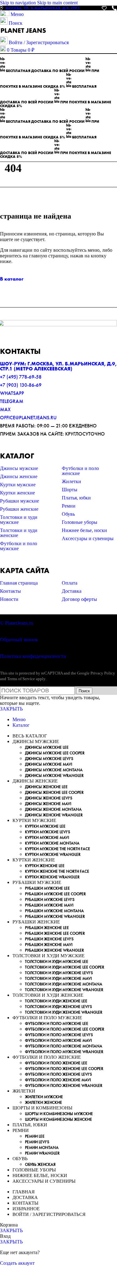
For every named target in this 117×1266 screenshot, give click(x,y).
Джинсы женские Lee (46, 786)
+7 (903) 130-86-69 (20, 385)
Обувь (68, 514)
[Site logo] (23, 33)
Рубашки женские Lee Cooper (55, 933)
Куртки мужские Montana (52, 843)
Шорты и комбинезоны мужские (59, 1113)
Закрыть (11, 708)
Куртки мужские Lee (45, 826)
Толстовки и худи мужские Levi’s (59, 972)
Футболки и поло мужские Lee (56, 1023)
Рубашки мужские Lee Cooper (55, 894)
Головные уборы (79, 522)
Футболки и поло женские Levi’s (58, 1074)
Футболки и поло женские (80, 471)
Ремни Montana (42, 1147)
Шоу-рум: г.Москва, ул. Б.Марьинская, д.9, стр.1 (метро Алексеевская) (58, 366)
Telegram (11, 401)
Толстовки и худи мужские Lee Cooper (64, 967)
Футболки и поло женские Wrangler (63, 1085)
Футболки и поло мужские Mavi (58, 1040)
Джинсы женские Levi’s (48, 798)
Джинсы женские (18, 476)
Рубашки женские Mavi (48, 944)
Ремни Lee (35, 1136)
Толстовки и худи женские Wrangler (63, 1012)
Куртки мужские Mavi (47, 837)
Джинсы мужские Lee (47, 747)
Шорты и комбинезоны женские (58, 1119)
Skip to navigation (18, 2)
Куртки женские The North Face (57, 871)
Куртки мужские (18, 484)
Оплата (69, 583)
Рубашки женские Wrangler (54, 950)
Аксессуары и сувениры (88, 538)
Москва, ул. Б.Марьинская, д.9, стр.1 (42, 8)
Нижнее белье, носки (84, 530)
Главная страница (19, 583)
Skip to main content (57, 2)
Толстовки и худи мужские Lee (56, 961)
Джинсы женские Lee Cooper (54, 792)
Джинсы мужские (19, 468)
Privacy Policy (102, 673)
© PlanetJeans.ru (16, 623)
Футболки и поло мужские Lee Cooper (64, 1029)
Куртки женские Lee (45, 865)
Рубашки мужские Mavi (49, 905)
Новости (9, 599)
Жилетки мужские (44, 1096)
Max (5, 409)
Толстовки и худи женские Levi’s (58, 1006)
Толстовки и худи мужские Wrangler (64, 989)
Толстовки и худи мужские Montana (63, 984)
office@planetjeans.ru (28, 417)
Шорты (69, 489)
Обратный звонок (19, 639)
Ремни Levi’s (37, 1142)
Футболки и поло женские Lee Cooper (64, 1068)
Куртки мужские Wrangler (52, 854)
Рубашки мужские (19, 501)
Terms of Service (21, 678)
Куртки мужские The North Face (57, 848)
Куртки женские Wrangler (52, 877)
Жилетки (71, 481)
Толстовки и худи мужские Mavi (58, 978)
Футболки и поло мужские (18, 546)
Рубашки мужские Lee (47, 888)
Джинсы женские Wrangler (54, 815)
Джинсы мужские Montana (54, 770)
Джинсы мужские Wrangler (54, 775)
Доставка (71, 591)
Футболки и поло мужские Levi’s (59, 1034)
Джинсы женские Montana (53, 809)
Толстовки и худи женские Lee (56, 1001)
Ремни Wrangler (42, 1153)
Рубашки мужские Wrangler (55, 916)
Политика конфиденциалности (33, 656)
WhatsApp (12, 393)
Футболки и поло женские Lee (56, 1063)
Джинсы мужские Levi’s (49, 758)
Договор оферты (79, 599)
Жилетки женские (43, 1102)
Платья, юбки (76, 497)
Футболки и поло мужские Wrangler (64, 1051)
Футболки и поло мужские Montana (63, 1046)
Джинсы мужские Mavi (48, 764)
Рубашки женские (19, 509)
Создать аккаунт (17, 1263)
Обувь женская (40, 1164)
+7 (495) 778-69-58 (20, 377)
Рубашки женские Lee (47, 927)
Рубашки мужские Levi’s (50, 899)
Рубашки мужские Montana (54, 910)
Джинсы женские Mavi (48, 803)
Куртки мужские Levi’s (47, 832)
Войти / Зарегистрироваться (48, 1214)
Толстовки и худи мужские (18, 519)
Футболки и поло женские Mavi (58, 1080)
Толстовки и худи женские (18, 533)
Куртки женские (17, 492)
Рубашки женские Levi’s (49, 939)
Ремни (69, 506)
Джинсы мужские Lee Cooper (55, 753)
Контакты (10, 591)
